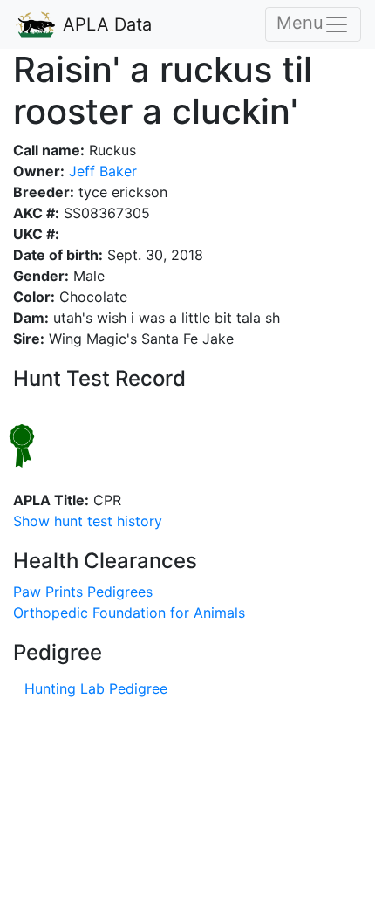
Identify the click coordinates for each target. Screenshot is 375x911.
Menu (300, 22)
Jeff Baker (101, 171)
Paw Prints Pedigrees (83, 591)
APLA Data (105, 24)
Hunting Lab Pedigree (95, 688)
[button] (87, 521)
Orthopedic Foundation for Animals (129, 612)
